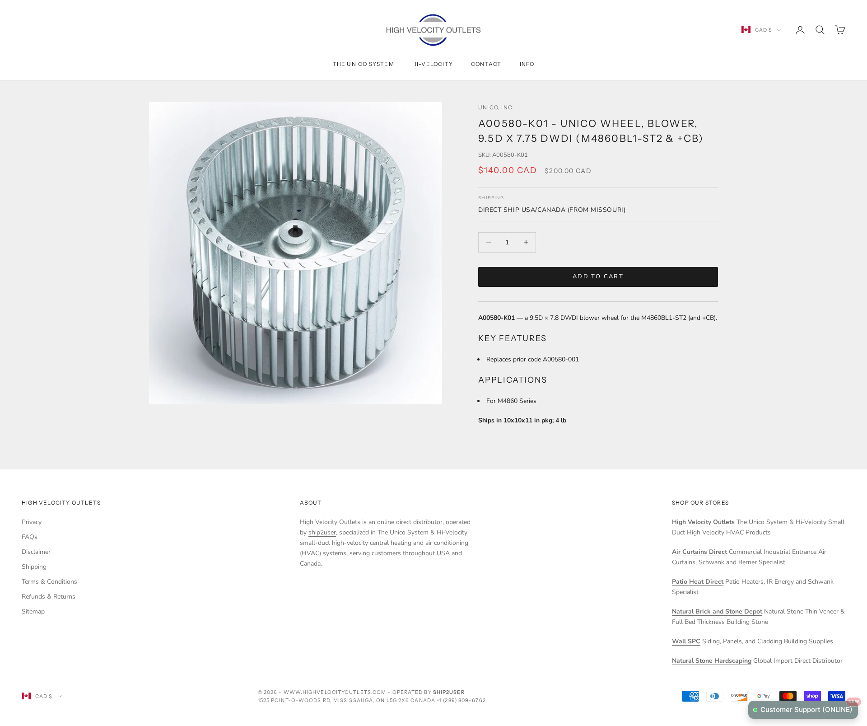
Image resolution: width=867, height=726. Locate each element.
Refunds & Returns (48, 596)
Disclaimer (36, 552)
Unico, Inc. (496, 107)
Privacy (32, 522)
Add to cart (598, 276)
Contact (486, 64)
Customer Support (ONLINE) (809, 707)
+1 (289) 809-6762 (461, 700)
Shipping (34, 566)
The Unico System (363, 64)
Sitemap (33, 611)
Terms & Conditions (49, 581)
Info (527, 64)
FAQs (29, 537)
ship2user (322, 532)
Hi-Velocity (432, 64)
